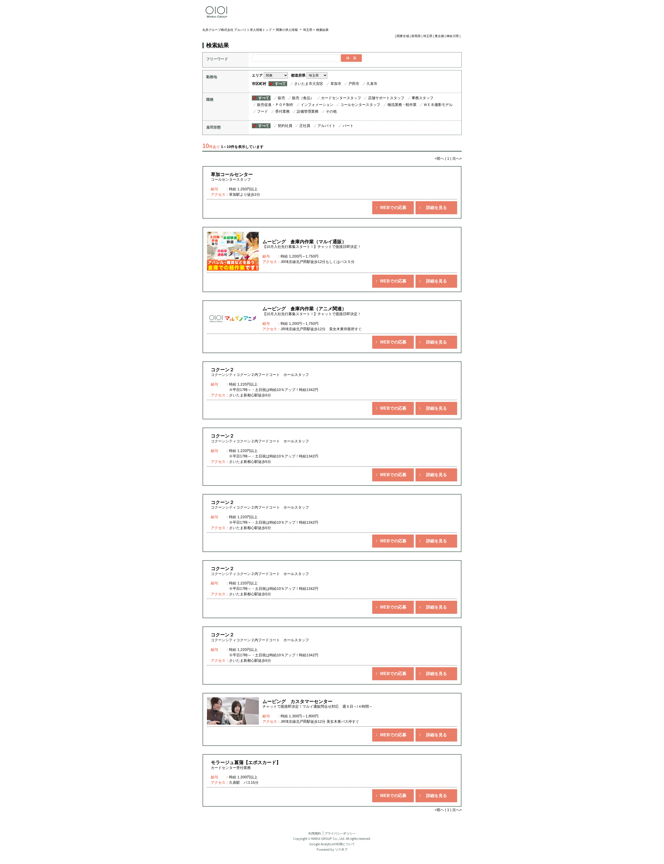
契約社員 (285, 126)
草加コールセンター (232, 174)
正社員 (304, 126)
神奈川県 (452, 36)
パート (348, 126)
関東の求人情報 (287, 30)
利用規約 (314, 833)
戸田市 (353, 84)
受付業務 (282, 111)
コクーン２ (222, 369)
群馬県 (416, 36)
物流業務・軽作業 (402, 105)
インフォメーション (317, 105)
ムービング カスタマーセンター (297, 701)
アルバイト (326, 126)
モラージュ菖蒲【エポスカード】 (246, 762)
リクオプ (341, 849)
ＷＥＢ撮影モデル (438, 105)
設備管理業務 (308, 111)
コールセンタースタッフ (360, 105)
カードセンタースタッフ (341, 98)
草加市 (335, 84)
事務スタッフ (422, 98)
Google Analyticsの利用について (332, 844)
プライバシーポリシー (340, 833)
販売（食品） (303, 98)
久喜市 (371, 84)
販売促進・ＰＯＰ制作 (275, 105)
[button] (393, 207)
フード (262, 111)
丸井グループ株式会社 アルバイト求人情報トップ (237, 30)
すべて (280, 84)
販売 (281, 98)
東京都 (439, 36)
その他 (331, 111)
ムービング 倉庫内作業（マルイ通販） (304, 241)
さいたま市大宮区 (308, 84)
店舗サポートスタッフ (386, 98)
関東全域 (403, 36)
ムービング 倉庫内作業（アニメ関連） (304, 308)
